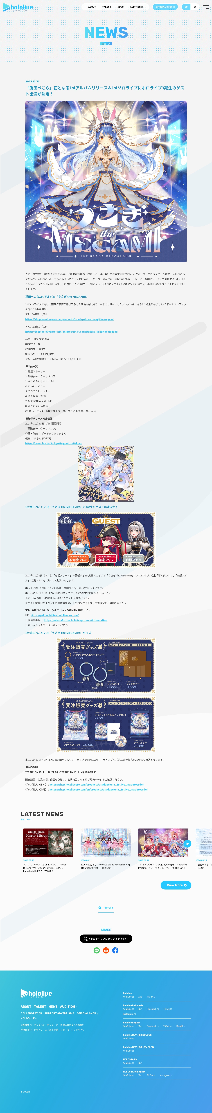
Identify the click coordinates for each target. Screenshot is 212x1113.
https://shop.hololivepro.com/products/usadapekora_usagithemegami (69, 319)
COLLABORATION (31, 1013)
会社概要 (25, 1025)
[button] (187, 843)
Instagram (128, 1014)
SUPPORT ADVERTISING (59, 1013)
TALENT (106, 7)
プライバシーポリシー (45, 1025)
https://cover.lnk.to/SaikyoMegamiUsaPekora (53, 443)
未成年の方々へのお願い (72, 1025)
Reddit (179, 1026)
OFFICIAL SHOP (164, 7)
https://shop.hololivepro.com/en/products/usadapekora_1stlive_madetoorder (99, 789)
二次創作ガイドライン (31, 1030)
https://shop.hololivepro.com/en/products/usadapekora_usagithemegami (71, 331)
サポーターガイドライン (72, 1030)
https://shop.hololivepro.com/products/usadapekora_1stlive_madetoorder (97, 784)
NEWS (120, 7)
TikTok (150, 997)
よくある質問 (51, 1030)
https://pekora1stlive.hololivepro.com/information (75, 620)
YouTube (127, 997)
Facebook (151, 1009)
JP (186, 7)
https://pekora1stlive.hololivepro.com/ (55, 615)
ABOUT (92, 7)
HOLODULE (28, 1018)
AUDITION (135, 7)
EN (195, 7)
